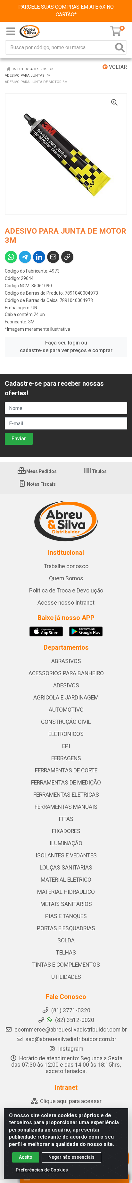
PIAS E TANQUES (66, 916)
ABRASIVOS (66, 661)
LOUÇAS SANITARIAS (66, 867)
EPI (66, 746)
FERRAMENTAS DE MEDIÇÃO (66, 782)
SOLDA (66, 940)
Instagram (70, 1049)
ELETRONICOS (66, 734)
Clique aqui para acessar (70, 1101)
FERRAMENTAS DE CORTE (66, 770)
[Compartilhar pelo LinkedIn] (39, 257)
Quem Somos (66, 578)
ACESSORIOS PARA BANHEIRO (66, 673)
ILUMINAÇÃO (66, 843)
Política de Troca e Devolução (66, 590)
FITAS (66, 819)
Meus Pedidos (41, 471)
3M (31, 321)
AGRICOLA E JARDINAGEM (66, 697)
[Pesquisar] (120, 47)
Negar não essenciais (71, 1157)
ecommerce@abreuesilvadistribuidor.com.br (70, 1029)
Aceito (25, 1157)
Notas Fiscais (41, 484)
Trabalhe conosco (66, 566)
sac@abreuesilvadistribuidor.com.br (70, 1039)
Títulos (99, 471)
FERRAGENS (66, 758)
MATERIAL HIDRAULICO (66, 892)
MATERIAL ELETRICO (66, 880)
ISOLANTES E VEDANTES (66, 855)
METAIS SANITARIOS (66, 904)
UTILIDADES (66, 977)
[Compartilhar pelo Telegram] (25, 257)
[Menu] (10, 31)
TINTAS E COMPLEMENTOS (66, 965)
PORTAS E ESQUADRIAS (66, 928)
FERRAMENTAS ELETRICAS (66, 795)
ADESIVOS (66, 685)
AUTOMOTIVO (66, 710)
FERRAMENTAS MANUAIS (66, 807)
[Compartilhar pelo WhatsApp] (11, 257)
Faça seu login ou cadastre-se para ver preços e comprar (66, 346)
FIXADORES (66, 831)
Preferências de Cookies (42, 1169)
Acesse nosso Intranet (66, 602)
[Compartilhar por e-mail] (53, 257)
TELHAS (66, 952)
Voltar (117, 67)
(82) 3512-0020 (74, 1020)
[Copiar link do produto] (67, 257)
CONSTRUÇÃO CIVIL (66, 722)
